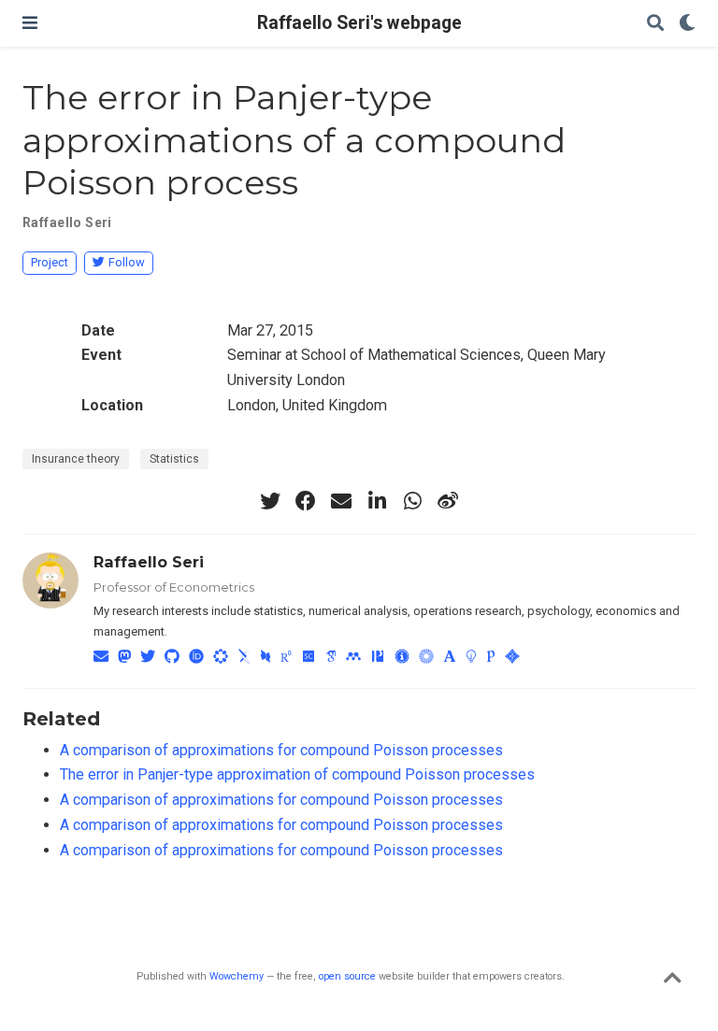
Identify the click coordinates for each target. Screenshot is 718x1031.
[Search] (655, 24)
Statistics (174, 458)
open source (347, 976)
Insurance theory (76, 458)
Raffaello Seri (67, 222)
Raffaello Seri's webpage (359, 23)
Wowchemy (236, 976)
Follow (126, 262)
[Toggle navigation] (29, 23)
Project (49, 262)
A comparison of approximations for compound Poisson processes (281, 750)
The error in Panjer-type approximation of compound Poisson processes (297, 774)
